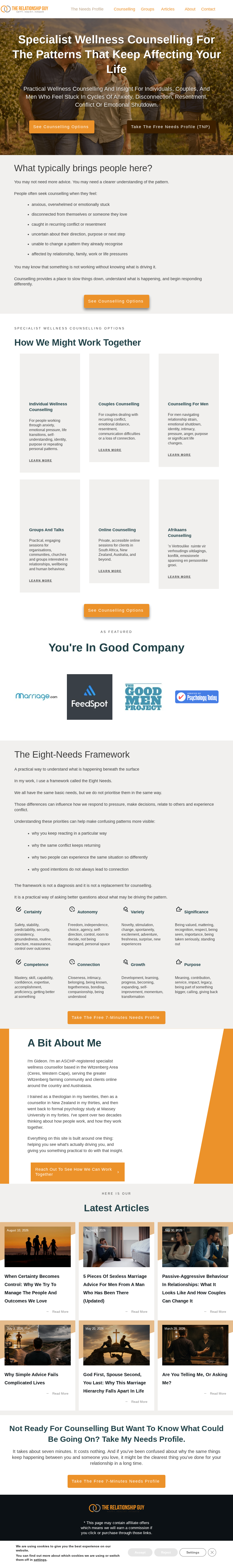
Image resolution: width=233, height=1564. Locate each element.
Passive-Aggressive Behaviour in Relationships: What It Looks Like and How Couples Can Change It (195, 1271)
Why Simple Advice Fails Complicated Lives (37, 1365)
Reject (166, 1552)
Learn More (40, 460)
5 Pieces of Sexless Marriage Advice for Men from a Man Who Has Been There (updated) (116, 1271)
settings (40, 1559)
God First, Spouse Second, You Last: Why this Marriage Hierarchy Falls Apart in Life (116, 1365)
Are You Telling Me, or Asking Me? (195, 1365)
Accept (140, 1552)
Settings (192, 1552)
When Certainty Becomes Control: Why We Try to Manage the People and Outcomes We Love (37, 1271)
